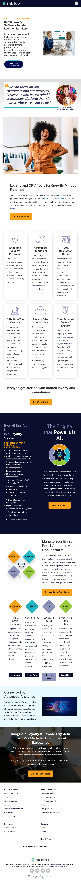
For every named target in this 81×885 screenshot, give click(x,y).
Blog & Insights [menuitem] (10, 831)
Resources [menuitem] (9, 824)
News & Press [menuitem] (45, 839)
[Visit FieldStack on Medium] (42, 870)
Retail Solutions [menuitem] (48, 789)
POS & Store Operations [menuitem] (49, 801)
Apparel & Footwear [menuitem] (11, 793)
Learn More (15, 675)
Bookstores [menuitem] (8, 797)
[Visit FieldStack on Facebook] (31, 870)
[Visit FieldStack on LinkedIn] (37, 870)
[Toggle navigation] (76, 3)
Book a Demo (49, 676)
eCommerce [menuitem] (44, 805)
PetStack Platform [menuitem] (47, 793)
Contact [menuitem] (43, 835)
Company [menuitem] (44, 824)
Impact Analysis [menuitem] (10, 828)
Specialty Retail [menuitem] (10, 812)
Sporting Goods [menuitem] (10, 816)
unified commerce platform (56, 198)
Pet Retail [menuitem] (7, 805)
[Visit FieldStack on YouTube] (48, 870)
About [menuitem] (42, 828)
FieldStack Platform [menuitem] (47, 797)
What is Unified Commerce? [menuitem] (35, 846)
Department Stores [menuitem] (11, 801)
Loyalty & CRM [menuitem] (46, 809)
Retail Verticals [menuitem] (11, 789)
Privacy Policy (40, 878)
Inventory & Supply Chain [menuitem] (50, 812)
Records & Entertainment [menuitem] (13, 809)
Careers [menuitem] (43, 831)
